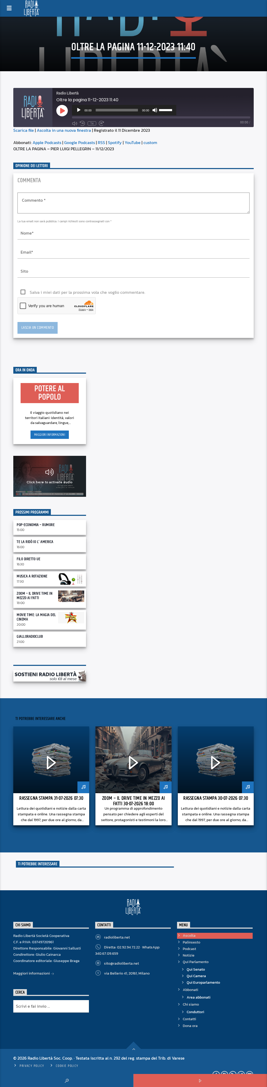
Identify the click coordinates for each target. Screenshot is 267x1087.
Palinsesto (191, 942)
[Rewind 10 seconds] (82, 123)
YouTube (133, 142)
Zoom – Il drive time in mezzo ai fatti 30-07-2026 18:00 (133, 801)
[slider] (166, 109)
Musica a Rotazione (32, 576)
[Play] (78, 110)
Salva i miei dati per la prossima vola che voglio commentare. (87, 292)
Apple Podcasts (47, 142)
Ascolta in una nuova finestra (64, 130)
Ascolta (189, 935)
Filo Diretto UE (28, 559)
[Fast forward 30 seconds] (101, 123)
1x (92, 123)
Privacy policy (32, 1066)
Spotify (115, 142)
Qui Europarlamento (203, 982)
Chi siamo (191, 1004)
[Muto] (154, 110)
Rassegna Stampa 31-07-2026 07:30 (51, 798)
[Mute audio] (74, 123)
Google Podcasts (79, 142)
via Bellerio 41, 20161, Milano (127, 973)
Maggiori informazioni (49, 434)
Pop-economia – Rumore (35, 525)
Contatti (189, 1019)
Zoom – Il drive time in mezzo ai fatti (34, 595)
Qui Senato (196, 969)
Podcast (189, 949)
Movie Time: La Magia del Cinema (36, 617)
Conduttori (195, 1012)
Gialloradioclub (30, 636)
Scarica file (23, 130)
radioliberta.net (117, 937)
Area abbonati (198, 997)
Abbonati (190, 990)
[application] (124, 110)
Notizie (189, 955)
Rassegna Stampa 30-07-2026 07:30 (215, 798)
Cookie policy (67, 1066)
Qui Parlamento (196, 962)
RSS (101, 142)
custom (150, 142)
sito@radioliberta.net (121, 963)
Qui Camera (196, 976)
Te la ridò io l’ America (35, 542)
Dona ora (190, 1026)
